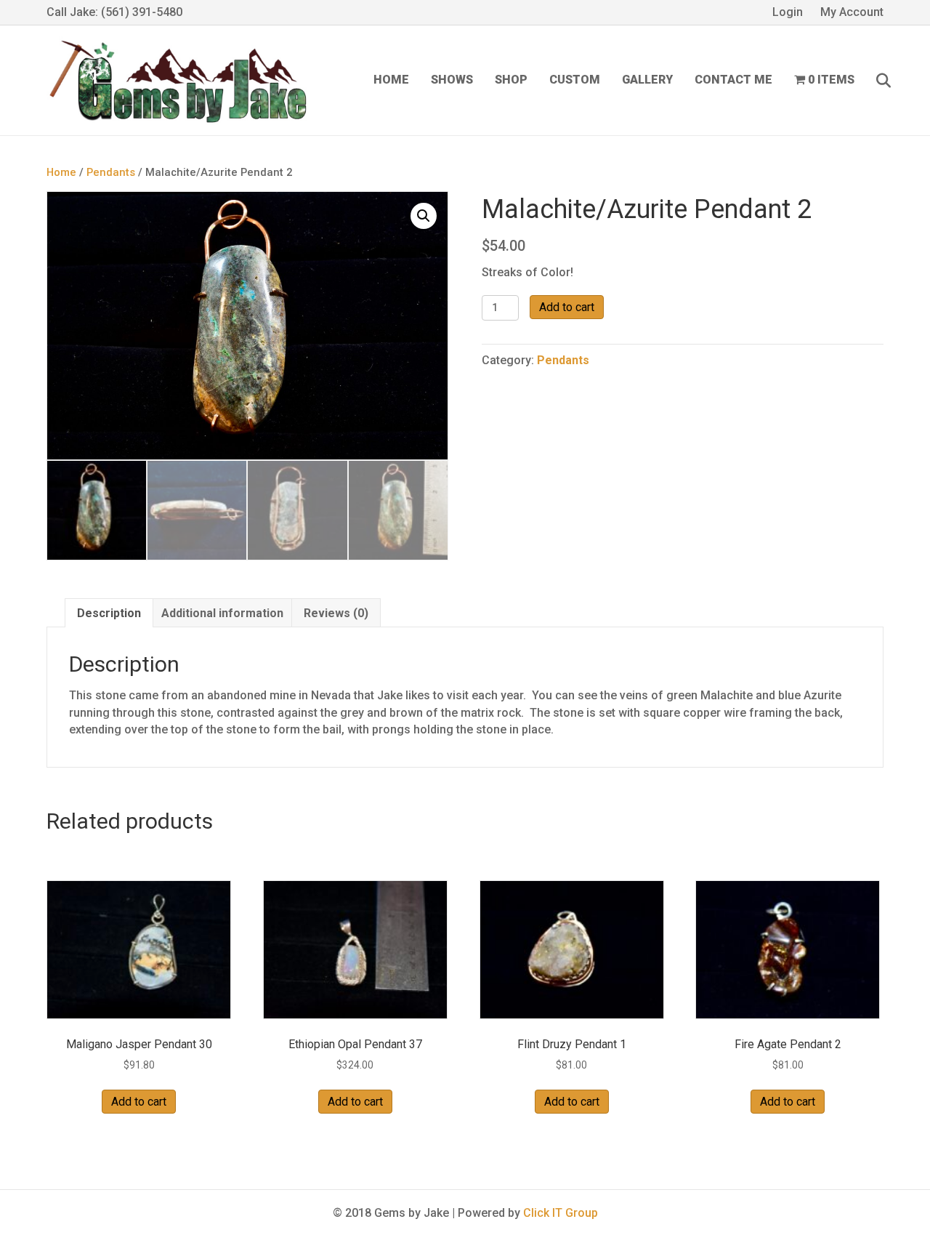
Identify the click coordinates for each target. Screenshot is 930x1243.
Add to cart (566, 307)
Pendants (110, 172)
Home (391, 80)
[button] (424, 216)
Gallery (647, 80)
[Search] (874, 80)
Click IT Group (560, 1213)
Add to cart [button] (138, 1102)
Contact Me (733, 80)
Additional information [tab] (222, 613)
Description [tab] (109, 613)
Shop (511, 80)
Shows (452, 80)
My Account (852, 12)
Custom (574, 80)
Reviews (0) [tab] (336, 613)
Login (787, 12)
